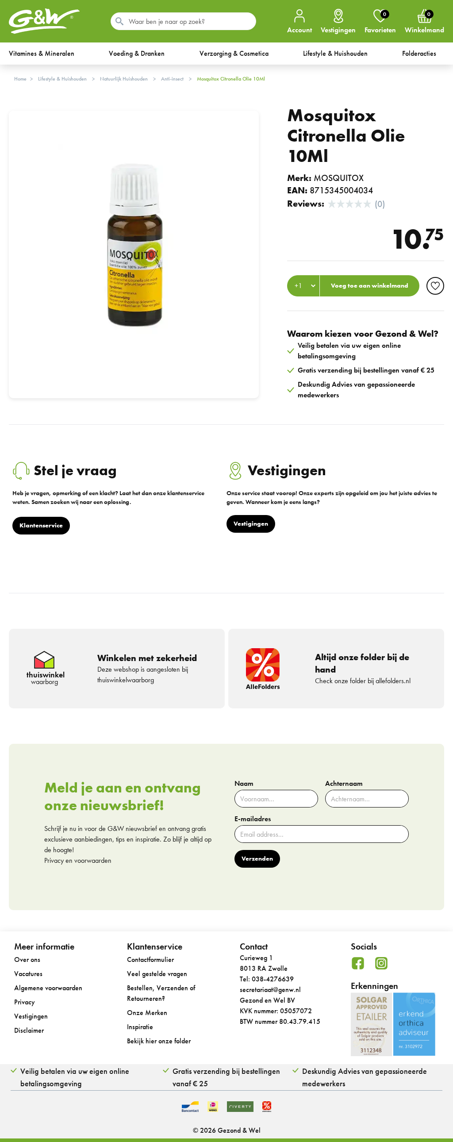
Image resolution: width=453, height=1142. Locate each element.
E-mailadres (252, 819)
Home (20, 78)
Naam (243, 783)
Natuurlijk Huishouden (124, 78)
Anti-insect (172, 78)
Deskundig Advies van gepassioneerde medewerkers (364, 1077)
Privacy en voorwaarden (77, 860)
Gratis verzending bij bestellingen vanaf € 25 (226, 1077)
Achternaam (344, 783)
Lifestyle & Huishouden (62, 78)
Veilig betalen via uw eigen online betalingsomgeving (74, 1077)
